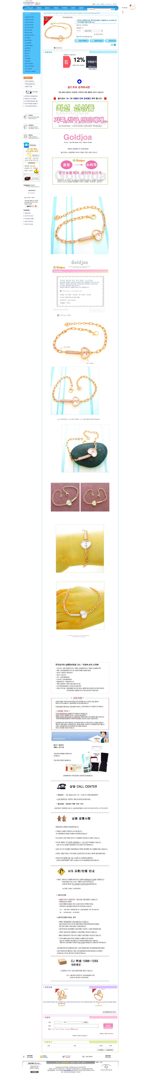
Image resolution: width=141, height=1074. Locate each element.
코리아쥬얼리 (65, 1067)
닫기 (122, 12)
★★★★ (68, 1029)
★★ (57, 1029)
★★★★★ (75, 1029)
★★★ (62, 1029)
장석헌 (78, 1072)
